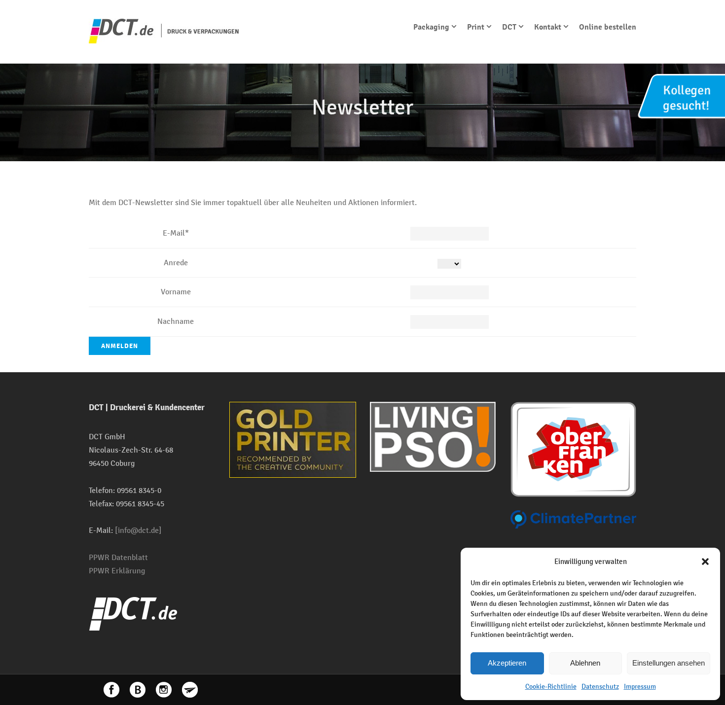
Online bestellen (607, 27)
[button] (705, 561)
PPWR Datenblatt (118, 557)
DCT (509, 27)
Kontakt (547, 27)
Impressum (640, 686)
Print (475, 27)
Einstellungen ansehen (668, 663)
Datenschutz (600, 686)
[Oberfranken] (573, 448)
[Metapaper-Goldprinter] (292, 439)
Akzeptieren (507, 663)
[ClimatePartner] (573, 519)
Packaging (431, 27)
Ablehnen (585, 663)
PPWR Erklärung (117, 570)
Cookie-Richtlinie (551, 686)
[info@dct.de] (138, 530)
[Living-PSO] (433, 436)
